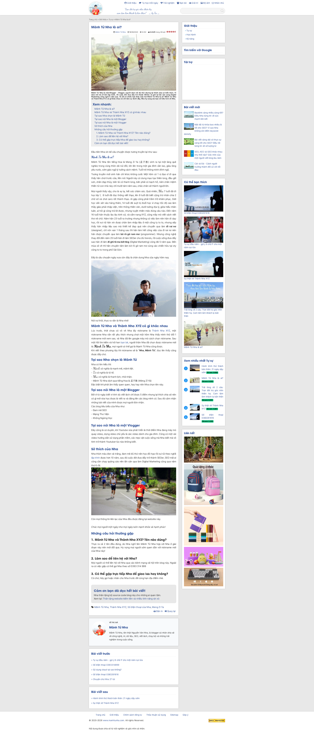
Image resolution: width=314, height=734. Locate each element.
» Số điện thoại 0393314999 (105, 665)
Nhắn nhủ (219, 3)
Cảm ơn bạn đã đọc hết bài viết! (111, 143)
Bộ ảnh (206, 3)
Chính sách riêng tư (132, 715)
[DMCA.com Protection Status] (217, 720)
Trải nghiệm (169, 3)
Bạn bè (183, 3)
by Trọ (154, 13)
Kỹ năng (190, 39)
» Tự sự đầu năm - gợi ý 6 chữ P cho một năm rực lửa (117, 660)
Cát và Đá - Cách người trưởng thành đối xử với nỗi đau (207, 166)
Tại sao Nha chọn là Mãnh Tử (109, 115)
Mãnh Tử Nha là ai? (104, 108)
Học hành (191, 34)
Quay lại (171, 611)
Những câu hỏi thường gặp (108, 129)
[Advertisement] (203, 81)
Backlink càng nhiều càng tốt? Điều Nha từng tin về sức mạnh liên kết (209, 115)
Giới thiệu (131, 3)
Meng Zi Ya (158, 607)
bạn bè (124, 342)
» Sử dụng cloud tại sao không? (106, 669)
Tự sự (189, 30)
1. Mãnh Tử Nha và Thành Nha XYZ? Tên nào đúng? (123, 132)
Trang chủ (100, 715)
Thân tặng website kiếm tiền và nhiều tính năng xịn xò (131, 598)
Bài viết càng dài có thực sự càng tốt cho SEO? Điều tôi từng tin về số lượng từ (208, 142)
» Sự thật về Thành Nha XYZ (105, 703)
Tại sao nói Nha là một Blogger (110, 119)
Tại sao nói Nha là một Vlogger (110, 122)
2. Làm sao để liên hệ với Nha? (112, 136)
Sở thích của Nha (103, 126)
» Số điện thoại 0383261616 (105, 674)
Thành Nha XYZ (129, 325)
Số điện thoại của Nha (139, 607)
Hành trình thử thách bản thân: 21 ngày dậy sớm (212, 369)
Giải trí (194, 3)
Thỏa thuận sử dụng (156, 715)
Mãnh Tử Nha (120, 32)
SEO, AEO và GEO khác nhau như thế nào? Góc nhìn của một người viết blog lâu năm (208, 155)
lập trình (95, 457)
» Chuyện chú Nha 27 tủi (103, 679)
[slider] (171, 32)
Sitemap (174, 715)
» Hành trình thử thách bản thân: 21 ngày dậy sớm (115, 698)
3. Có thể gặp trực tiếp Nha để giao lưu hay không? (123, 139)
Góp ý (185, 715)
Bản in (159, 611)
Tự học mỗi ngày (150, 3)
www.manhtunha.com (113, 720)
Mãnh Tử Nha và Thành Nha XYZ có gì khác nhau (120, 112)
